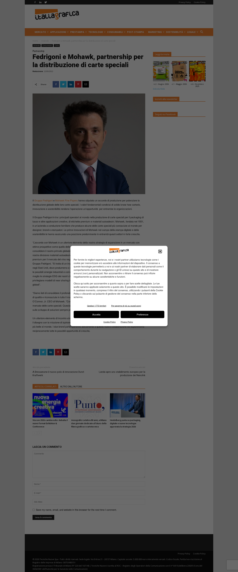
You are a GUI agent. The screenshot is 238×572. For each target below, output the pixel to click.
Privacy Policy (127, 321)
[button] (160, 251)
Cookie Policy (109, 321)
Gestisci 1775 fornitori (96, 305)
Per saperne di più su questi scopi (126, 305)
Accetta (96, 314)
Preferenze (142, 314)
